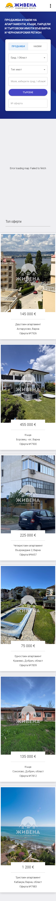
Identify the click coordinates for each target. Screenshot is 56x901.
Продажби (18, 46)
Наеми (38, 46)
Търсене (28, 92)
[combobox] (28, 57)
